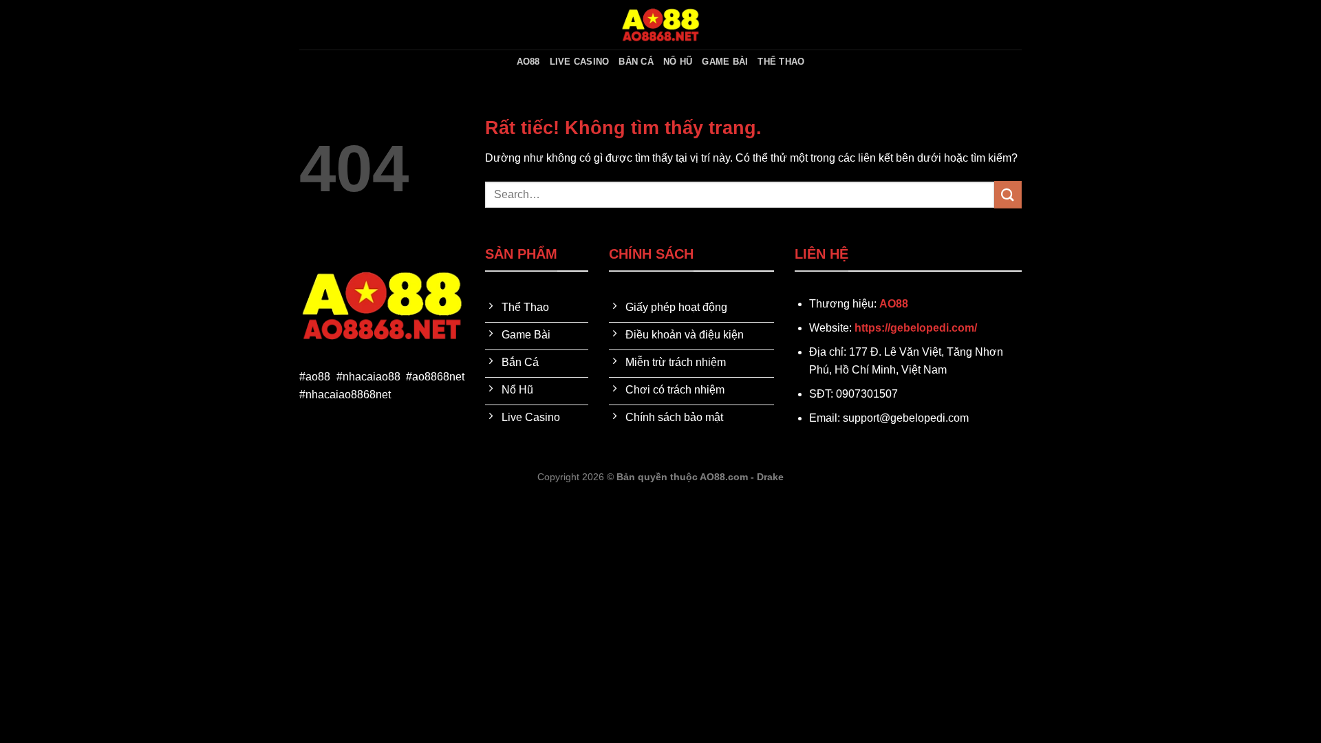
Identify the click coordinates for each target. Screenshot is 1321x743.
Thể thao (781, 61)
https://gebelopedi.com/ (916, 328)
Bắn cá (636, 61)
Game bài (725, 61)
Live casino (580, 61)
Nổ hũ (677, 61)
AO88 (528, 61)
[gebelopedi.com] (660, 25)
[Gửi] (1008, 194)
